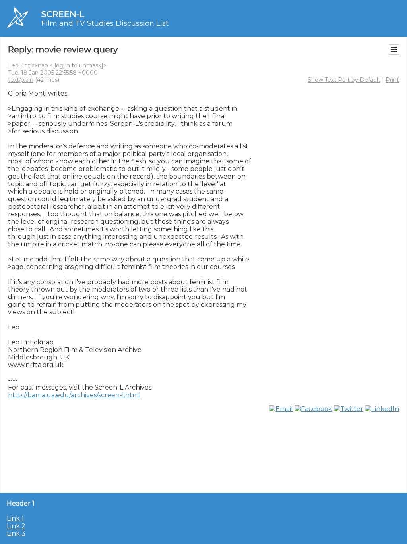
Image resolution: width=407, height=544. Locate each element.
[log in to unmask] (78, 65)
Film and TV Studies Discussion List (105, 23)
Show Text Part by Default (344, 79)
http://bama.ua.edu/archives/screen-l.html (74, 395)
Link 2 (16, 526)
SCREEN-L (62, 14)
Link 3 (16, 533)
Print (392, 79)
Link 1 (15, 518)
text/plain (20, 79)
